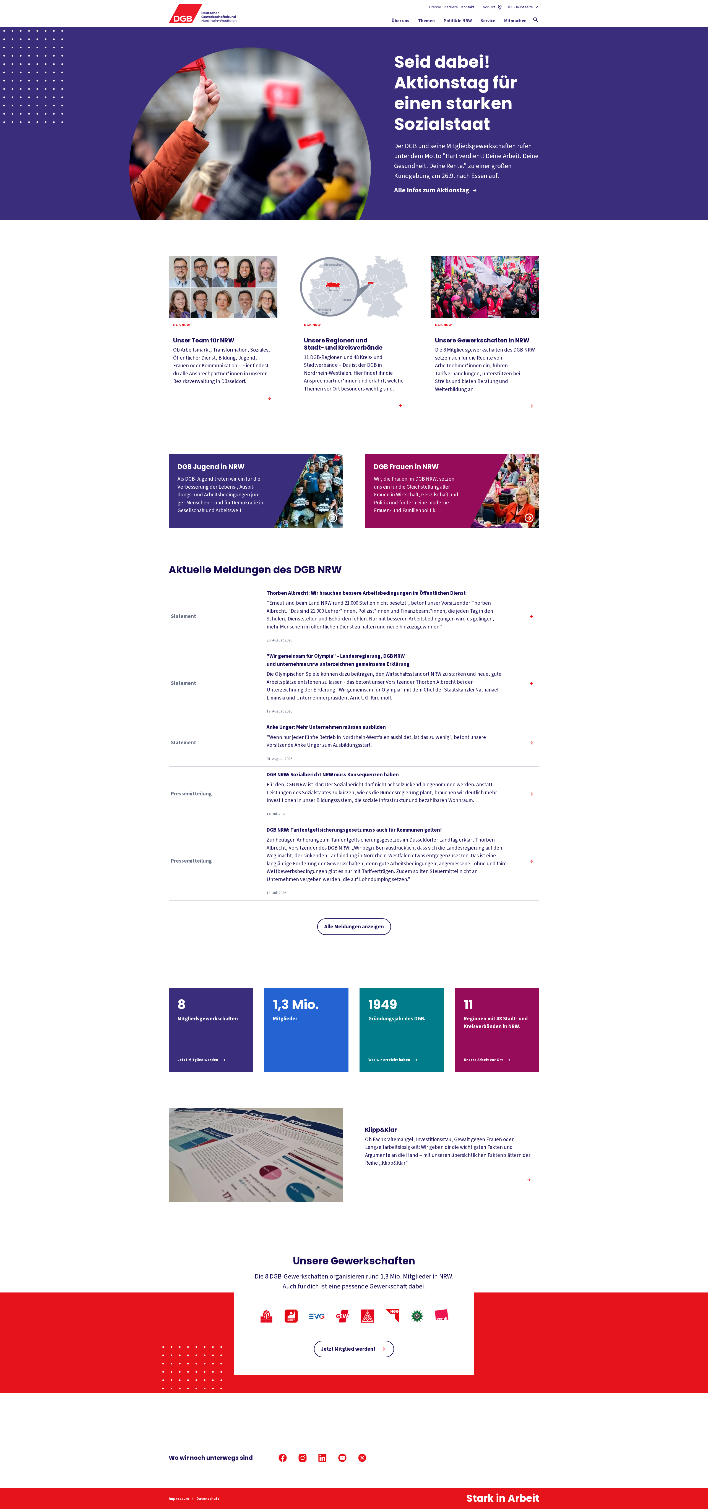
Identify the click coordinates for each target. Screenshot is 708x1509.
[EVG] (317, 1316)
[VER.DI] (442, 1316)
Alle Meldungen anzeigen (354, 927)
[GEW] (342, 1316)
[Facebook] (282, 1457)
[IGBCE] (291, 1316)
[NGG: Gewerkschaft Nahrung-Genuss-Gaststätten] (392, 1316)
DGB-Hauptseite (520, 7)
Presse (435, 7)
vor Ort (489, 7)
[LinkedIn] (322, 1457)
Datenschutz (208, 1499)
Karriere (451, 7)
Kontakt (467, 7)
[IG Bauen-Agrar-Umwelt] (266, 1316)
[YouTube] (342, 1457)
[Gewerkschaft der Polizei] (417, 1316)
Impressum (179, 1499)
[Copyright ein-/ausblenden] (533, 312)
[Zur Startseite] (203, 13)
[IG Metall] (367, 1316)
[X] (362, 1457)
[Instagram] (302, 1457)
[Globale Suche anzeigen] (536, 20)
